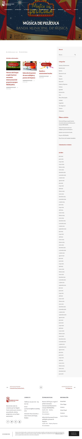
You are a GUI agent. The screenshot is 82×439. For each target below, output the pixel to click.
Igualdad (61, 89)
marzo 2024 (61, 212)
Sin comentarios (45, 414)
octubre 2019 (62, 344)
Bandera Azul (62, 68)
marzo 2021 (61, 298)
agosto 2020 (61, 317)
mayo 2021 (61, 293)
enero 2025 (61, 194)
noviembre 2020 (62, 309)
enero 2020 (61, 336)
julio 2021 (61, 288)
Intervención (61, 92)
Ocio (60, 95)
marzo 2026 (61, 164)
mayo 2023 (61, 234)
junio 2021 (61, 290)
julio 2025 (61, 183)
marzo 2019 (61, 363)
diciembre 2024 (62, 196)
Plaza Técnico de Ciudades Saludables (67, 138)
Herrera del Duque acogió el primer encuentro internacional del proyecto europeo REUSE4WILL (67, 123)
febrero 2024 (62, 215)
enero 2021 (61, 304)
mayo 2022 (61, 263)
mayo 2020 (61, 325)
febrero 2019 (61, 365)
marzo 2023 (61, 239)
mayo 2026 (61, 161)
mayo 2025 (61, 185)
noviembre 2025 (62, 175)
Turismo (60, 108)
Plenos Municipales (63, 97)
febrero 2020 (62, 333)
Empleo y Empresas (28, 64)
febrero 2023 (61, 242)
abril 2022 (61, 266)
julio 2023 (61, 231)
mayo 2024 (61, 207)
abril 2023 (61, 237)
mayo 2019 (61, 357)
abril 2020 (61, 328)
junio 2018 (61, 374)
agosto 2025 (61, 180)
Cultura (60, 76)
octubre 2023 (62, 226)
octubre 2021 (61, 282)
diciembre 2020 (62, 306)
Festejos (61, 87)
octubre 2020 (62, 312)
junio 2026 (61, 159)
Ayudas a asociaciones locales (65, 132)
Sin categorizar (62, 105)
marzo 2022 (61, 269)
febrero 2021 (61, 301)
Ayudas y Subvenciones (12, 64)
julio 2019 (61, 352)
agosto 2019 (61, 349)
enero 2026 (61, 169)
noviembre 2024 (62, 199)
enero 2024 (61, 218)
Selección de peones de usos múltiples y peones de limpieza (29, 75)
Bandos (60, 70)
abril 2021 (61, 296)
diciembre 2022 (62, 247)
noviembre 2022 (62, 250)
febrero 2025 (61, 191)
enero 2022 (61, 274)
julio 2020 (61, 320)
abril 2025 (61, 188)
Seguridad (61, 103)
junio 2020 (61, 322)
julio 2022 (61, 258)
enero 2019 (61, 368)
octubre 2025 (62, 177)
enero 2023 (61, 245)
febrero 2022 (61, 271)
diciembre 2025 (62, 172)
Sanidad (60, 100)
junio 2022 (61, 261)
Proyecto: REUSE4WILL (64, 135)
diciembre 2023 (62, 220)
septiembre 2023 (62, 229)
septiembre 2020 (62, 314)
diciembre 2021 (62, 277)
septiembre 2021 (62, 285)
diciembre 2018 (62, 371)
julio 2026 (61, 156)
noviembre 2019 (62, 341)
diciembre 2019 (62, 339)
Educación (61, 81)
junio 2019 (61, 355)
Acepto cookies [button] (74, 433)
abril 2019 (61, 360)
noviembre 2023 (62, 223)
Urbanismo (61, 111)
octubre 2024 (62, 202)
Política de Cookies (59, 433)
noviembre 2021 (62, 279)
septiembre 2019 (62, 347)
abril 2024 (61, 210)
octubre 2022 (62, 253)
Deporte (60, 79)
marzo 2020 (61, 331)
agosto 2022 (61, 255)
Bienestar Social (62, 73)
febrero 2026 (62, 167)
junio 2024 (61, 204)
